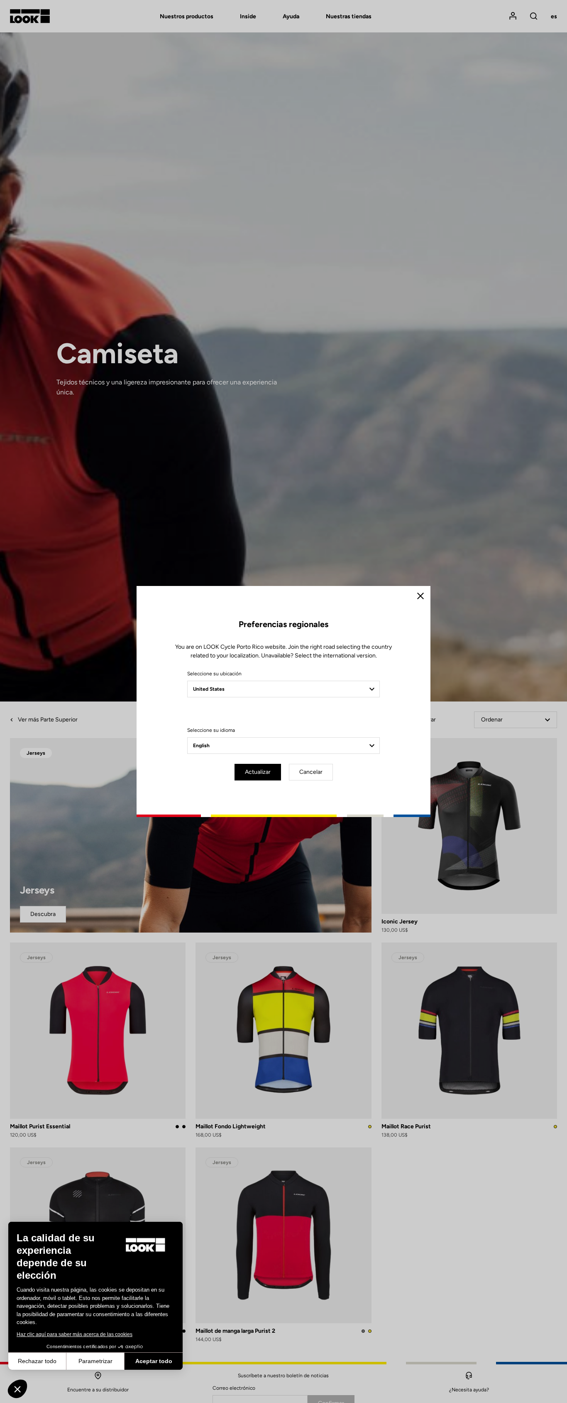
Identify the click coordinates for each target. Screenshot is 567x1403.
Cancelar (311, 771)
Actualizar (258, 771)
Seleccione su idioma (211, 730)
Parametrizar (95, 1361)
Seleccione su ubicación (214, 674)
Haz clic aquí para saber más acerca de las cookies (74, 1334)
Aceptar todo (153, 1361)
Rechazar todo (37, 1361)
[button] (17, 1389)
